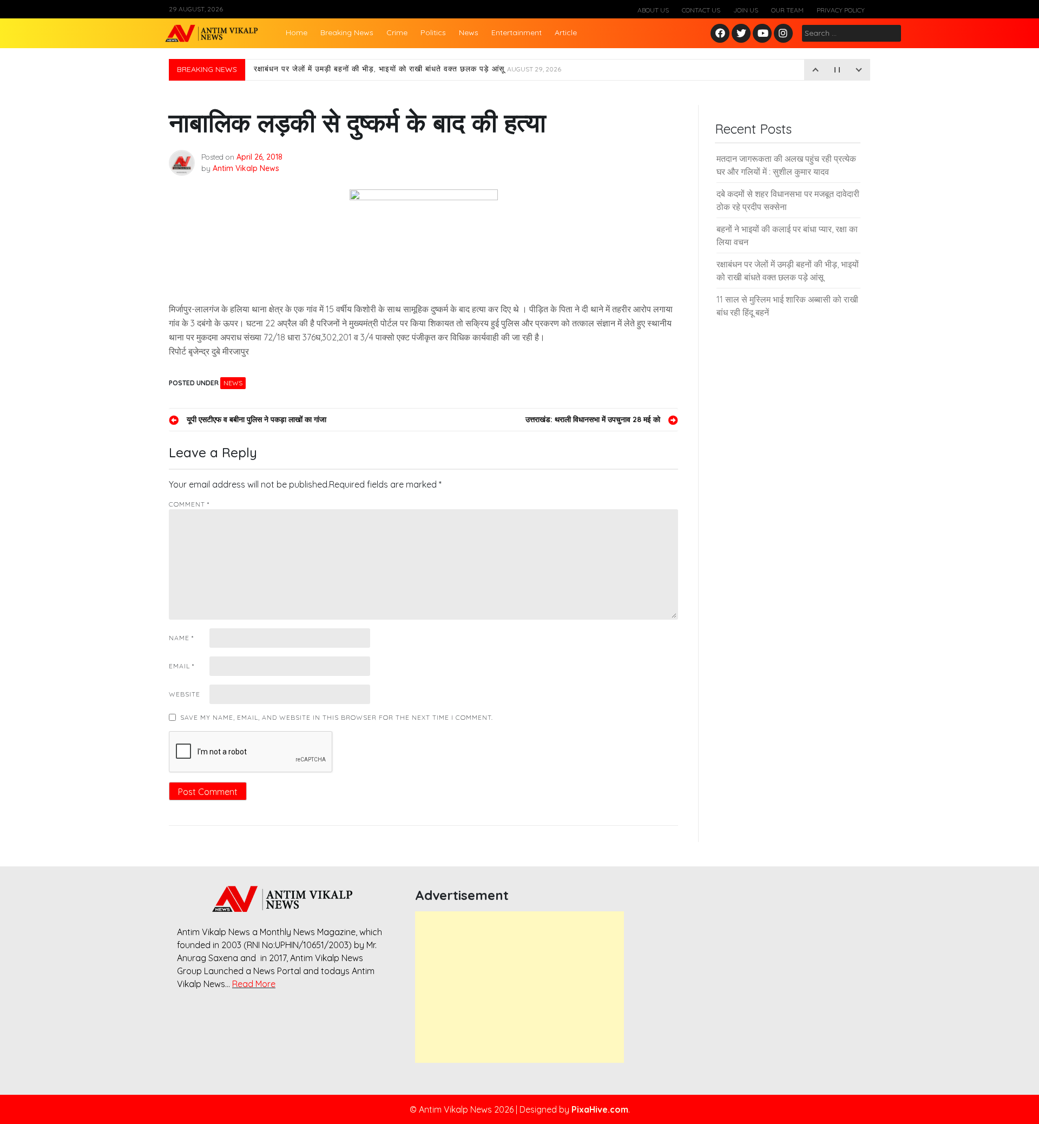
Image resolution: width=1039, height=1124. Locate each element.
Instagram (786, 34)
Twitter (741, 34)
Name (181, 638)
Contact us (701, 10)
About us (653, 10)
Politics (433, 32)
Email (181, 666)
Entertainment (516, 32)
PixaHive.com (599, 1109)
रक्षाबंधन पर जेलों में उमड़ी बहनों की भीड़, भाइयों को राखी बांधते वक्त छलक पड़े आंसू (407, 70)
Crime (396, 32)
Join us (745, 10)
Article (566, 32)
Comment (189, 504)
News (468, 32)
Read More (253, 983)
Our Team (787, 10)
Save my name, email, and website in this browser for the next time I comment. (336, 717)
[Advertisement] (519, 987)
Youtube (763, 34)
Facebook (721, 34)
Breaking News (346, 32)
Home (296, 32)
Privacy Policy (841, 10)
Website (184, 694)
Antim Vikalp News (246, 168)
